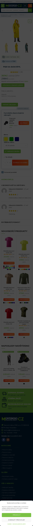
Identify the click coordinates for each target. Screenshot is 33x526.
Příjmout (16, 515)
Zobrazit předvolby (16, 520)
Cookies (10, 523)
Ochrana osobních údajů (19, 523)
